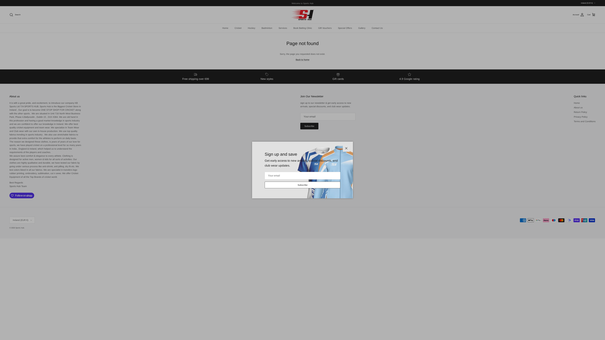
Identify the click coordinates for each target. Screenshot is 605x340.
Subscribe (303, 185)
